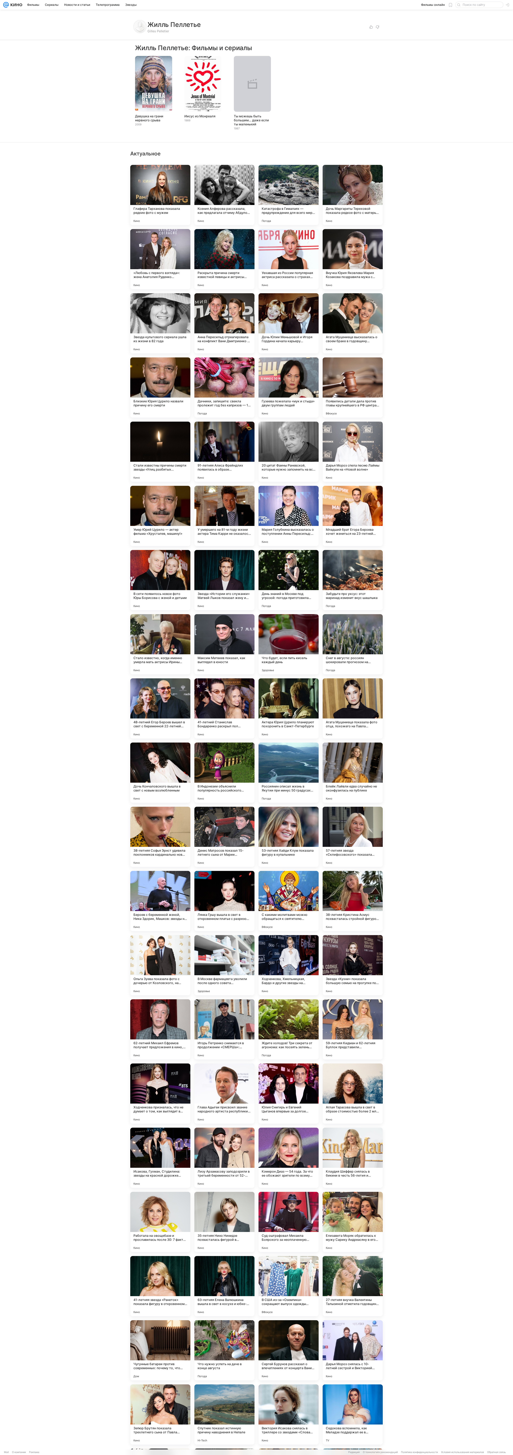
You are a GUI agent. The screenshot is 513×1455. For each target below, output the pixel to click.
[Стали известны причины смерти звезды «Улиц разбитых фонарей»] (160, 452)
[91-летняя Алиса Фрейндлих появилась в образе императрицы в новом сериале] (224, 452)
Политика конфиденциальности (419, 1452)
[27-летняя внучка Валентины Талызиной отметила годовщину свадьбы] (353, 1286)
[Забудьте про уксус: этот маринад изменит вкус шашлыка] (353, 580)
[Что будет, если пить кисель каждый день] (289, 644)
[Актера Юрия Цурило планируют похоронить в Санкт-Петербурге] (289, 708)
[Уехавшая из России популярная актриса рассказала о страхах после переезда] (289, 259)
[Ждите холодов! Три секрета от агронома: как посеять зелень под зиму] (289, 1029)
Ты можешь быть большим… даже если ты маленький (251, 120)
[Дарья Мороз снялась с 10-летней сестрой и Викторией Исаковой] (353, 1350)
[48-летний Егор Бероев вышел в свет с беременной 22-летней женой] (160, 708)
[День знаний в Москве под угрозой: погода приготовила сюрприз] (289, 580)
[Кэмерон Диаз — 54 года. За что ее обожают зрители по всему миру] (289, 1158)
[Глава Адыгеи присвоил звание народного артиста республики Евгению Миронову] (224, 1093)
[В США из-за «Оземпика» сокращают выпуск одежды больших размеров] (289, 1286)
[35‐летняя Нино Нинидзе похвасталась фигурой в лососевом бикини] (224, 1222)
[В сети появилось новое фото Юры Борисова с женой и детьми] (160, 580)
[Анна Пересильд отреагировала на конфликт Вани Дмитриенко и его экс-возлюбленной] (224, 323)
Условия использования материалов (462, 1452)
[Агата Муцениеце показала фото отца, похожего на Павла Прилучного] (353, 708)
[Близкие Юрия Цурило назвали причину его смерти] (160, 387)
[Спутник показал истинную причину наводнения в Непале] (224, 1414)
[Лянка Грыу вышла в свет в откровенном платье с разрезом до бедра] (224, 901)
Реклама (34, 1452)
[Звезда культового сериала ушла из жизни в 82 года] (160, 323)
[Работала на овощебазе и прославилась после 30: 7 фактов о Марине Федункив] (160, 1222)
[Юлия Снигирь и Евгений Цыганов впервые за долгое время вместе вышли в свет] (289, 1093)
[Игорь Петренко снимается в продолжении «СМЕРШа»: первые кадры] (224, 1029)
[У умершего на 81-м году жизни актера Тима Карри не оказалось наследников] (224, 516)
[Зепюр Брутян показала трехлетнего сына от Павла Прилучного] (160, 1414)
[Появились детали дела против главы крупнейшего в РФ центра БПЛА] (353, 387)
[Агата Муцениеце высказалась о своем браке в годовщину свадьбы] (353, 323)
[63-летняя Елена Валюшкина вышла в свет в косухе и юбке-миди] (224, 1286)
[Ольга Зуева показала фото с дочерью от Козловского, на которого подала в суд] (160, 965)
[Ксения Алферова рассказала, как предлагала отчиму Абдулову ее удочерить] (224, 195)
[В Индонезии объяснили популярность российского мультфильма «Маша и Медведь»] (224, 773)
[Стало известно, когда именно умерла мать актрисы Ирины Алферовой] (160, 644)
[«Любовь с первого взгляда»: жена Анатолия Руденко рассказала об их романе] (160, 259)
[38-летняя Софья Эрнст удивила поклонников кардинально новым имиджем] (160, 837)
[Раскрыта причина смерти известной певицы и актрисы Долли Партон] (224, 259)
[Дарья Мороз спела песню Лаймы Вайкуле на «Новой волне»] (353, 452)
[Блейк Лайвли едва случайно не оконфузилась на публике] (353, 773)
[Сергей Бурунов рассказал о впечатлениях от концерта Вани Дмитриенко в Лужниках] (289, 1350)
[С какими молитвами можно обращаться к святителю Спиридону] (289, 901)
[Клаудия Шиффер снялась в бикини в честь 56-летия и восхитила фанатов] (353, 1158)
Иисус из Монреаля (199, 116)
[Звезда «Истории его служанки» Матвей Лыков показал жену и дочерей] (224, 580)
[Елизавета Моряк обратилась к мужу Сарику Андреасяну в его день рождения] (353, 1222)
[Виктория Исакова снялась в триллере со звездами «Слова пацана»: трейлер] (289, 1414)
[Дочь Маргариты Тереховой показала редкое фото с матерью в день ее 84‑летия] (353, 195)
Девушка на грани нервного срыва (149, 118)
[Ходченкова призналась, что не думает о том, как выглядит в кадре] (160, 1093)
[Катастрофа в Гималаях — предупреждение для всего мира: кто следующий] (289, 195)
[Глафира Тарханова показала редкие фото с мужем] (160, 195)
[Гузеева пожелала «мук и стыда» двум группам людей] (289, 387)
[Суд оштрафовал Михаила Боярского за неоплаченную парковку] (289, 1222)
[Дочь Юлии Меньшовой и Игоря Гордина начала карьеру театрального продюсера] (289, 323)
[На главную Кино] (15, 5)
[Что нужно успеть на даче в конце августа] (224, 1350)
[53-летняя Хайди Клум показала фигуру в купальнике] (289, 837)
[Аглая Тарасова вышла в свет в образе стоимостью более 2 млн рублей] (353, 1093)
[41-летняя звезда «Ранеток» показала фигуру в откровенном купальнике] (160, 1286)
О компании (19, 1452)
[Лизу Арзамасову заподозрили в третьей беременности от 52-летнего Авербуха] (224, 1158)
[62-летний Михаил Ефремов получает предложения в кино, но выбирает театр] (160, 1029)
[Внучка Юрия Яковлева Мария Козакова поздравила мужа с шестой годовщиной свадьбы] (353, 259)
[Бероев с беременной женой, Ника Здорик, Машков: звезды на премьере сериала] (160, 901)
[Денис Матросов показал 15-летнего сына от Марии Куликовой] (224, 837)
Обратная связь (496, 1452)
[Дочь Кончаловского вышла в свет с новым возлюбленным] (160, 773)
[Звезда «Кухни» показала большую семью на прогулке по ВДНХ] (353, 965)
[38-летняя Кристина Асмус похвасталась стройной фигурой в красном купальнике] (353, 901)
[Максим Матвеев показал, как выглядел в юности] (224, 644)
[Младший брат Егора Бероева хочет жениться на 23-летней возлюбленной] (353, 516)
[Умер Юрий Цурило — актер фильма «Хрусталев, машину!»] (160, 516)
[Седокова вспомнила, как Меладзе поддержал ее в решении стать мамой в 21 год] (353, 1414)
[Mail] (6, 5)
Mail (6, 1452)
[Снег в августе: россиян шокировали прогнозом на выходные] (353, 644)
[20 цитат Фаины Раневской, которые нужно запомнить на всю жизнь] (289, 452)
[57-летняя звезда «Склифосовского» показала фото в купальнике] (353, 837)
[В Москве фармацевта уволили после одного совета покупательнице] (224, 965)
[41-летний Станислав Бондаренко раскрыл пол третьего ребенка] (224, 708)
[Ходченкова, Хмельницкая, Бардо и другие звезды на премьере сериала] (289, 965)
